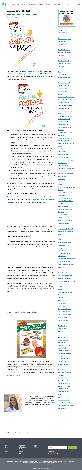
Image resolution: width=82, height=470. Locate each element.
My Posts (35, 446)
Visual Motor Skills (64, 400)
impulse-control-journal (65, 198)
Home (60, 181)
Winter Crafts (62, 408)
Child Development (64, 82)
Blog (18, 4)
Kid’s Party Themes (64, 206)
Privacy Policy (46, 468)
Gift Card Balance (63, 157)
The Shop (41, 4)
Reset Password (63, 317)
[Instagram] (51, 453)
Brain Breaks (62, 74)
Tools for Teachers (22, 445)
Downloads (36, 447)
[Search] (72, 4)
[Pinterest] (54, 453)
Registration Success (64, 309)
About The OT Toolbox (65, 36)
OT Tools (24, 4)
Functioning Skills (63, 154)
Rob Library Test (63, 323)
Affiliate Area (62, 44)
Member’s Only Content (65, 220)
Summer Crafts (62, 361)
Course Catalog (63, 88)
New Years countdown (26, 273)
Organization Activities (65, 261)
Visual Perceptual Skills (65, 402)
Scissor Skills (62, 328)
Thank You (61, 369)
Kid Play (60, 203)
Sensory (60, 334)
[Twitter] (57, 453)
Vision (60, 397)
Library (60, 217)
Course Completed (63, 91)
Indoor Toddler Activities (65, 201)
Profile (60, 286)
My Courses (61, 245)
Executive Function (64, 108)
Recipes (60, 297)
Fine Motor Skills (13, 432)
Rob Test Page (62, 326)
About (13, 4)
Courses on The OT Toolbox (66, 97)
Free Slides (61, 148)
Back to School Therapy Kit (18, 361)
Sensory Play (62, 337)
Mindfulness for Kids (64, 242)
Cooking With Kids (63, 85)
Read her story (51, 402)
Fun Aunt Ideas (62, 151)
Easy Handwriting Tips (65, 105)
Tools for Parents (22, 446)
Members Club (56, 4)
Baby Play (61, 58)
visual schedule (39, 76)
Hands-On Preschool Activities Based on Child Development (65, 173)
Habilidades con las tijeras (66, 160)
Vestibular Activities (64, 391)
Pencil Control (62, 272)
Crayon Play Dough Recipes (66, 99)
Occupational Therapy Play (66, 258)
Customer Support (63, 102)
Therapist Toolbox (63, 378)
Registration (62, 300)
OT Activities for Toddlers (66, 264)
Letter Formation (63, 214)
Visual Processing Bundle (66, 405)
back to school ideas (31, 71)
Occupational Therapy (25, 432)
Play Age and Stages (64, 278)
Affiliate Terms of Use (64, 47)
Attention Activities (64, 50)
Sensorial (61, 331)
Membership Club (63, 223)
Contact (6, 451)
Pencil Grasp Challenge (65, 275)
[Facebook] (48, 453)
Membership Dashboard (65, 229)
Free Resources (33, 4)
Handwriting (61, 179)
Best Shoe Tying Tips (64, 61)
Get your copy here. (13, 375)
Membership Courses (64, 226)
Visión (60, 394)
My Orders (35, 445)
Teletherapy (61, 367)
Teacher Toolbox (63, 364)
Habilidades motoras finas (66, 168)
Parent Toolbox (62, 270)
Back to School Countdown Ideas (22, 15)
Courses (48, 4)
